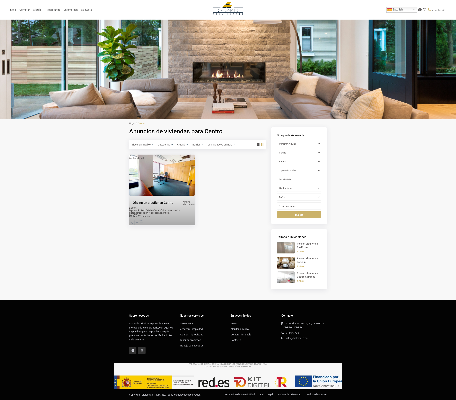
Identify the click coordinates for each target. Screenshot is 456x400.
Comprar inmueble (241, 334)
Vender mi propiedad (191, 329)
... (170, 212)
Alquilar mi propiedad (191, 334)
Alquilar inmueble (240, 329)
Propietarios (53, 9)
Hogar (132, 123)
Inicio (12, 9)
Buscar (299, 214)
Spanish (397, 9)
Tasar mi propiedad (190, 340)
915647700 (438, 10)
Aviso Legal (266, 394)
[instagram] (425, 10)
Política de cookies (317, 394)
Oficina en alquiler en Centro (153, 203)
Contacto (86, 9)
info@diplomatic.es (296, 338)
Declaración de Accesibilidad (239, 394)
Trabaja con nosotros (191, 345)
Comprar (24, 9)
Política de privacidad (289, 394)
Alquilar (37, 9)
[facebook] (420, 10)
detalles (146, 216)
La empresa (71, 9)
